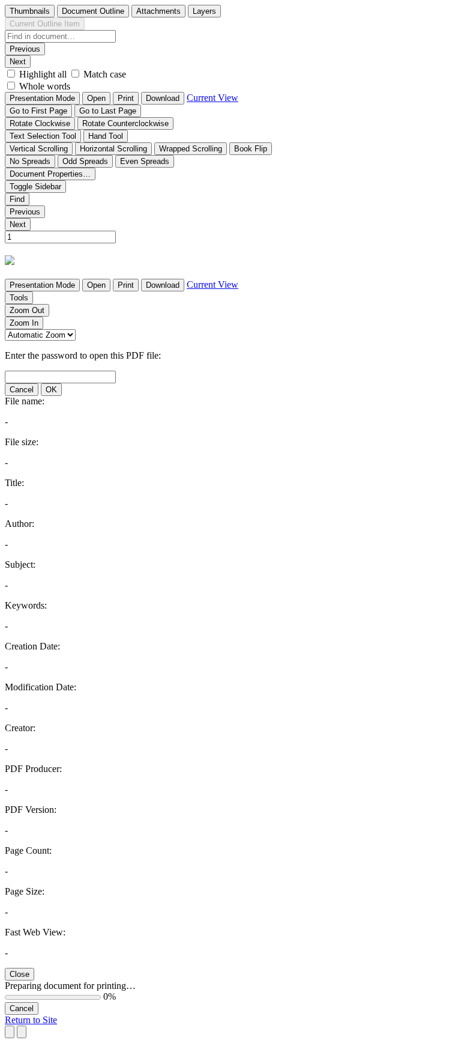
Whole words (44, 86)
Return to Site (31, 1020)
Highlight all (43, 74)
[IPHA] (9, 261)
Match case (104, 74)
